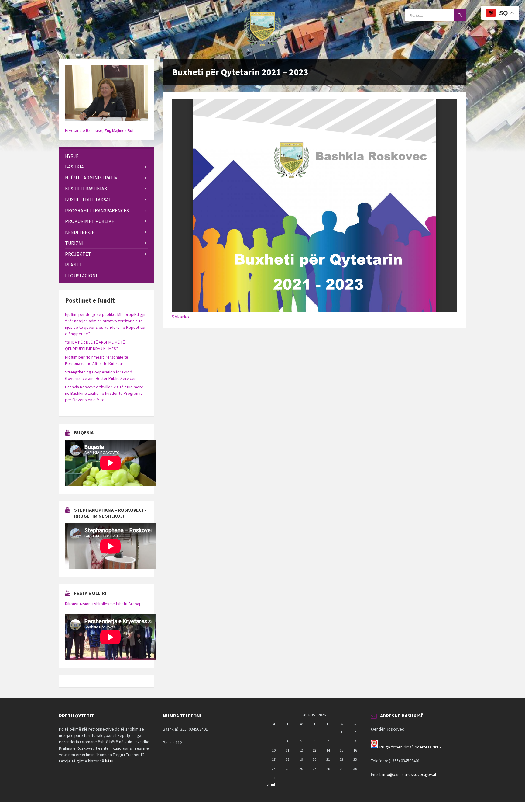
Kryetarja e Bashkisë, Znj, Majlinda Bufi (100, 130)
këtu (109, 761)
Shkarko (180, 317)
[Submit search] (460, 15)
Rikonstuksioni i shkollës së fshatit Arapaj (102, 603)
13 (314, 750)
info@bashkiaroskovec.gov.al (409, 774)
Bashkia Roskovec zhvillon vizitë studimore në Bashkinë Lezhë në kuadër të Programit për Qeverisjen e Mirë (104, 393)
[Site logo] (262, 47)
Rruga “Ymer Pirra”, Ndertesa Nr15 (410, 747)
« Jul (271, 785)
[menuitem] (106, 156)
